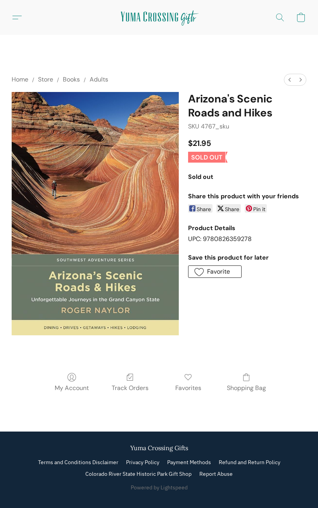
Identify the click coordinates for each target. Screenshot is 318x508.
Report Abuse (216, 473)
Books (71, 79)
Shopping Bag (246, 388)
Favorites (188, 388)
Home (20, 79)
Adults (99, 79)
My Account (72, 388)
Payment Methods (189, 462)
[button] (159, 17)
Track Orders (130, 388)
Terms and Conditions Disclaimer (78, 462)
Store (45, 79)
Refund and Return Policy (249, 462)
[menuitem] (289, 79)
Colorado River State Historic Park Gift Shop (138, 473)
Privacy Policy (142, 462)
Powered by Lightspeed (159, 487)
